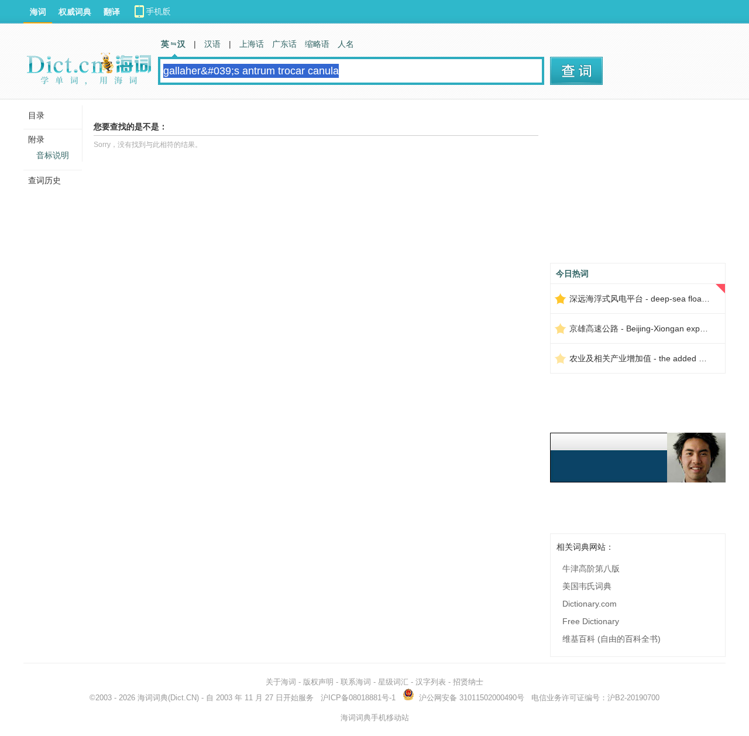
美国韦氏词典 (586, 586)
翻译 (112, 11)
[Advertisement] (638, 185)
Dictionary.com (589, 603)
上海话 (251, 44)
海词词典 (153, 697)
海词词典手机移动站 (375, 717)
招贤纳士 (468, 681)
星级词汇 (393, 681)
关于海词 (281, 681)
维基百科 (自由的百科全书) (611, 638)
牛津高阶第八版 (591, 568)
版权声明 (318, 681)
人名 (346, 44)
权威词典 (75, 11)
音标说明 (52, 155)
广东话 (284, 44)
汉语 (212, 44)
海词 (38, 11)
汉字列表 (430, 681)
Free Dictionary (590, 621)
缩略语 (317, 44)
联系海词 (356, 681)
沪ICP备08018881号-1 (358, 697)
